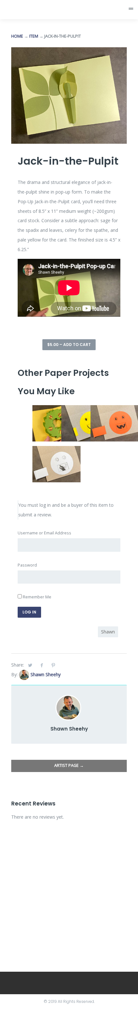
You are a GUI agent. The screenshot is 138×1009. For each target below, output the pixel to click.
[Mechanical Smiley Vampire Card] (85, 410)
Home (17, 36)
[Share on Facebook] (42, 665)
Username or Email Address (44, 533)
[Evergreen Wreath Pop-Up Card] (56, 410)
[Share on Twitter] (30, 665)
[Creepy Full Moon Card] (56, 451)
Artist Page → (69, 765)
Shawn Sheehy (45, 674)
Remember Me (36, 597)
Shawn (108, 632)
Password (27, 565)
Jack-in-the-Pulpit (68, 161)
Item (33, 36)
